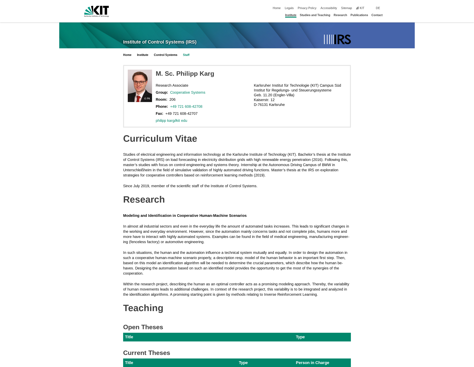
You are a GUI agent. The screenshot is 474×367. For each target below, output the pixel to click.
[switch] (388, 8)
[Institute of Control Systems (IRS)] (337, 40)
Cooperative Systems (187, 92)
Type (300, 337)
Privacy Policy (307, 8)
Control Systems (165, 54)
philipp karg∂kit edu (171, 121)
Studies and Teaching (315, 15)
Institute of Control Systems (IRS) (159, 41)
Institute (290, 15)
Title (129, 337)
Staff (186, 54)
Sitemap (346, 8)
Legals (289, 8)
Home (277, 8)
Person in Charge (312, 362)
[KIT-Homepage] (96, 11)
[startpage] (388, 15)
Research (340, 15)
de (378, 8)
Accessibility (329, 8)
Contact (377, 15)
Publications (359, 15)
